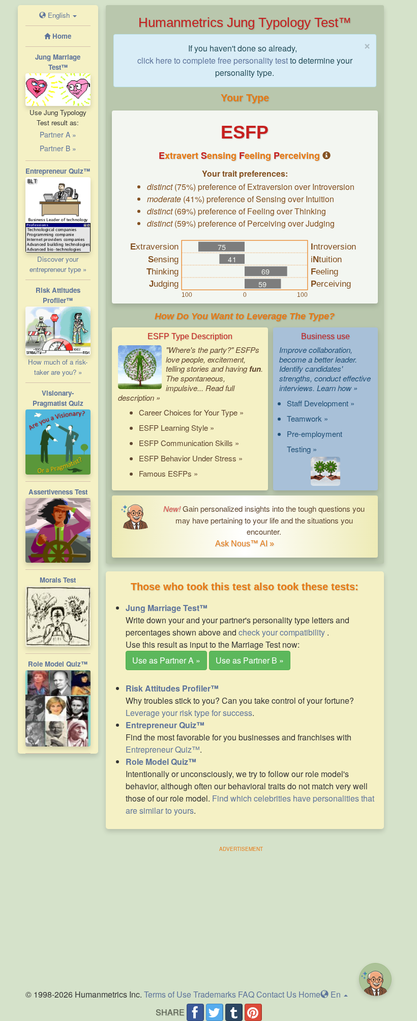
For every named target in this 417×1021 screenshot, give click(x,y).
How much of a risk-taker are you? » (57, 367)
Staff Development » (320, 403)
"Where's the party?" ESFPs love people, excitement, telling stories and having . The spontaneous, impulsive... (190, 373)
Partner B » (58, 148)
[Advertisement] (241, 916)
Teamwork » (307, 418)
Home (309, 994)
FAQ (246, 994)
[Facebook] (195, 1012)
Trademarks (214, 994)
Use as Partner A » (166, 660)
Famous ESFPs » (168, 473)
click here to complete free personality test (212, 60)
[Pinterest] (253, 1012)
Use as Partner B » (250, 660)
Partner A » (58, 134)
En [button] (335, 994)
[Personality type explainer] (326, 156)
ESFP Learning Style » (176, 427)
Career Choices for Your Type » (191, 412)
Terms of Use (167, 994)
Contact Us (276, 994)
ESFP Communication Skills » (189, 442)
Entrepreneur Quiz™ (163, 749)
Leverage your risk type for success (189, 713)
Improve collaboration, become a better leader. (318, 354)
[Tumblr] (234, 1012)
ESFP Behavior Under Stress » (191, 458)
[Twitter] (214, 1012)
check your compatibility (283, 632)
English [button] (59, 15)
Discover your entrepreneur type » (57, 264)
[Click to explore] (325, 471)
